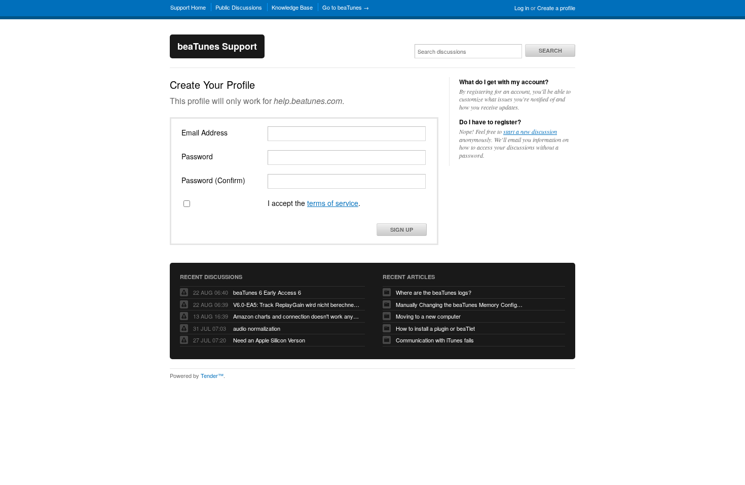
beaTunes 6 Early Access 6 (267, 292)
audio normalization (256, 328)
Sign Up (401, 229)
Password (197, 156)
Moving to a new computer (428, 316)
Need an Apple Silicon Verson (269, 340)
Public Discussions (238, 7)
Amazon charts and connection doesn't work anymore (296, 316)
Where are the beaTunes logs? (433, 292)
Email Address (204, 132)
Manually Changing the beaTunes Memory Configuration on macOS (459, 304)
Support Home (188, 7)
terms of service (332, 203)
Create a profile (556, 8)
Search (550, 50)
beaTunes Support (217, 46)
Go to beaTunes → (345, 7)
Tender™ (212, 375)
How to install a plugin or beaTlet (435, 328)
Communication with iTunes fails (435, 340)
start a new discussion (530, 131)
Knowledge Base (292, 7)
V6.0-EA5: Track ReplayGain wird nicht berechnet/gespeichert (296, 304)
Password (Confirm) (213, 180)
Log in (521, 8)
